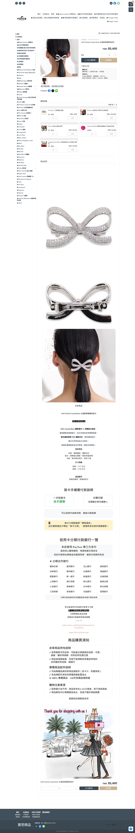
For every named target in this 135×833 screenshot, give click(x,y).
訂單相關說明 (26, 816)
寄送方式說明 (36, 814)
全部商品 (26, 812)
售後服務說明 (36, 816)
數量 (82, 55)
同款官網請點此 (78, 421)
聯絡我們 (17, 814)
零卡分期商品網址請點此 (78, 610)
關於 (17, 812)
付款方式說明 (36, 812)
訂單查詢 (26, 814)
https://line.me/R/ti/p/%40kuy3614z (78, 625)
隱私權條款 (46, 812)
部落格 (18, 816)
